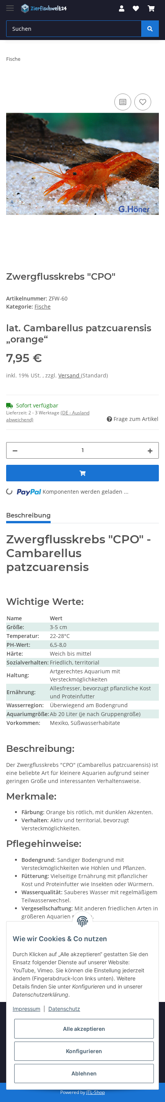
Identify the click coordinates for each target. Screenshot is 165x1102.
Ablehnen (84, 1073)
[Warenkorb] (151, 8)
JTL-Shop (95, 1092)
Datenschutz (64, 1008)
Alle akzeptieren (84, 1028)
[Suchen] (150, 28)
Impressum (26, 1008)
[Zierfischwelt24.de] (44, 8)
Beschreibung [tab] (28, 515)
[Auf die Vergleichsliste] (122, 102)
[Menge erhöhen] (150, 450)
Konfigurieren (84, 1051)
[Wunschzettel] (136, 8)
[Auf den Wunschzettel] (142, 102)
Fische (43, 306)
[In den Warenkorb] (12, 83)
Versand (69, 375)
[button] (122, 8)
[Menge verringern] (15, 450)
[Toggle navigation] (10, 5)
